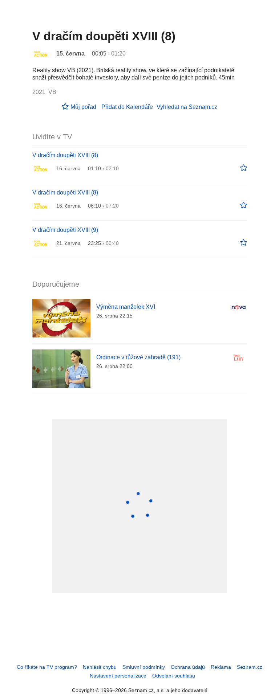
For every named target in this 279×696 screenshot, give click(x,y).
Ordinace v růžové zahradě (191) (138, 357)
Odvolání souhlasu (173, 676)
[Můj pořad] (243, 168)
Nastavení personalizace (118, 676)
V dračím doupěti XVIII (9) (65, 230)
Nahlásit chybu (100, 667)
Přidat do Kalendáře (127, 107)
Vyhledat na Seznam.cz (187, 107)
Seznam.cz (249, 667)
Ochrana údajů (188, 667)
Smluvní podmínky (143, 667)
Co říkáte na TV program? (47, 667)
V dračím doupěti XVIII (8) (65, 155)
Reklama (221, 667)
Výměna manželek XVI (125, 307)
